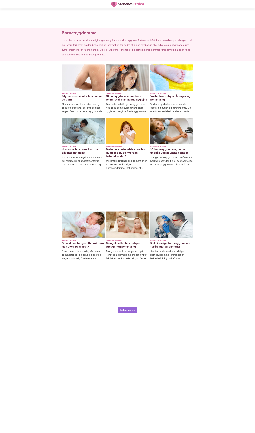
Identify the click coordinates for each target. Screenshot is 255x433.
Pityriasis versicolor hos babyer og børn (82, 98)
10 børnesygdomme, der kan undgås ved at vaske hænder (169, 151)
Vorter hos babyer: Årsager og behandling (170, 98)
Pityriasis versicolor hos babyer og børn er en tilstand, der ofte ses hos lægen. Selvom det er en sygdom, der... (83, 108)
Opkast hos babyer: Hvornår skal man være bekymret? (83, 245)
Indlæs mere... (127, 310)
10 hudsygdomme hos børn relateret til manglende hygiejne (126, 98)
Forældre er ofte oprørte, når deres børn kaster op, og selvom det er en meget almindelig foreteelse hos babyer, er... (81, 255)
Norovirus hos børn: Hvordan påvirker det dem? (80, 151)
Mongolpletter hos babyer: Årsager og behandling (123, 245)
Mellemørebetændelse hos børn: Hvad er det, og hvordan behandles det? (127, 153)
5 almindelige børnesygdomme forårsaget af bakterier (170, 245)
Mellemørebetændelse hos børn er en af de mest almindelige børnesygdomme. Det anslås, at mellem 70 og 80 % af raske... (126, 164)
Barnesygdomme (70, 93)
